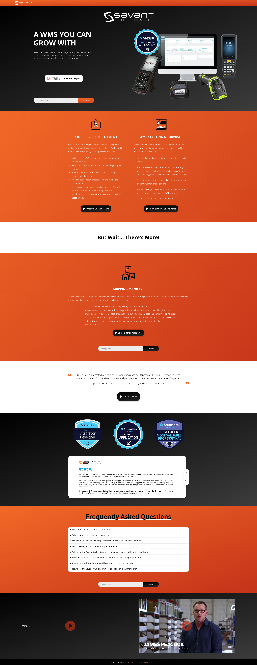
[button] (96, 208)
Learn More (86, 100)
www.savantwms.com (139, 662)
